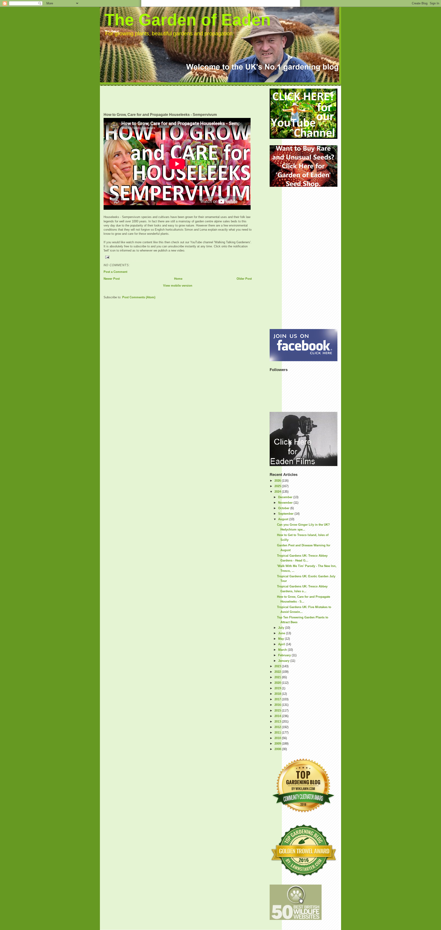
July (281, 627)
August (283, 519)
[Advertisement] (187, 99)
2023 (278, 666)
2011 (278, 732)
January (284, 660)
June (282, 633)
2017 (278, 699)
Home (178, 278)
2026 (278, 480)
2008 (278, 749)
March (283, 649)
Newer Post (112, 278)
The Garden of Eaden (188, 20)
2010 (278, 738)
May (281, 638)
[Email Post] (178, 257)
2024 (278, 491)
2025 (278, 486)
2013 (278, 721)
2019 (278, 688)
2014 (278, 716)
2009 (278, 743)
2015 (278, 710)
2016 (278, 705)
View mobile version (177, 285)
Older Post (244, 278)
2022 (278, 671)
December (285, 497)
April (282, 644)
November (286, 502)
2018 (278, 693)
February (285, 655)
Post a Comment (115, 272)
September (286, 513)
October (284, 508)
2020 (278, 682)
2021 (278, 677)
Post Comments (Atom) (138, 297)
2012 (278, 727)
